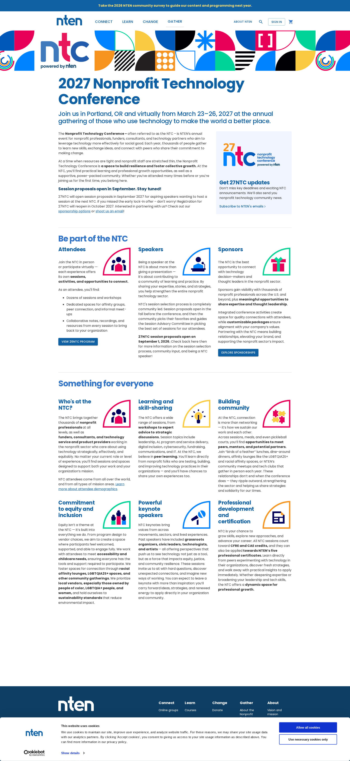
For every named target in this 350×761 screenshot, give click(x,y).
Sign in (276, 22)
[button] (103, 21)
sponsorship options (74, 211)
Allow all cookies (308, 727)
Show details (70, 753)
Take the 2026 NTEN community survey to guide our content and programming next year (174, 5)
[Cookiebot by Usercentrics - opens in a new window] (34, 753)
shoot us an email (109, 211)
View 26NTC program (78, 342)
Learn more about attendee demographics (91, 486)
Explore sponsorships (238, 353)
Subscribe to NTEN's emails (241, 206)
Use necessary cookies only (308, 739)
